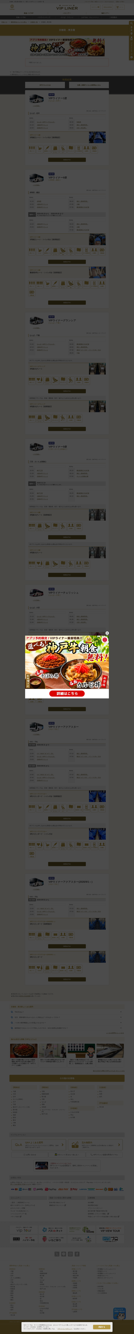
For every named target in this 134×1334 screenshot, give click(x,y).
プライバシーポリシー (64, 1329)
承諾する (101, 1327)
